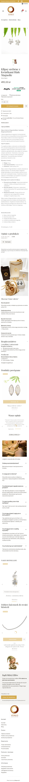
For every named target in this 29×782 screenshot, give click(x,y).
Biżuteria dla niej (12, 19)
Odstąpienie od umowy (7, 770)
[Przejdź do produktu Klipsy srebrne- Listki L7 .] (14, 388)
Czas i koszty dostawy (7, 759)
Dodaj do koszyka (13, 106)
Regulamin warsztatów (7, 768)
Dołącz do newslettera (9, 697)
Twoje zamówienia (6, 744)
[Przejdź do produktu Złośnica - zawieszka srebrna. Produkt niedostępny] (14, 578)
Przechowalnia (5, 748)
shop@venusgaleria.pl (7, 362)
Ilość (2, 99)
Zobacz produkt (12, 639)
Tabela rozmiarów (5, 733)
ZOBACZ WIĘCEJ (14, 434)
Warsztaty (4, 724)
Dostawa (3, 757)
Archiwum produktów (6, 737)
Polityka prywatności (6, 766)
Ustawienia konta (5, 746)
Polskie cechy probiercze (7, 735)
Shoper (18, 776)
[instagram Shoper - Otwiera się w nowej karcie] (22, 1)
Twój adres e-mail (5, 693)
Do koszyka (13, 401)
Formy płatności (5, 755)
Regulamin (4, 772)
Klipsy (19, 19)
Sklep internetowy (13, 780)
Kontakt (3, 722)
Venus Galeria (4, 78)
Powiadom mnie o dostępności (11, 591)
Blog (2, 726)
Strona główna (4, 19)
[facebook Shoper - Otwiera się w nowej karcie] (18, 1)
